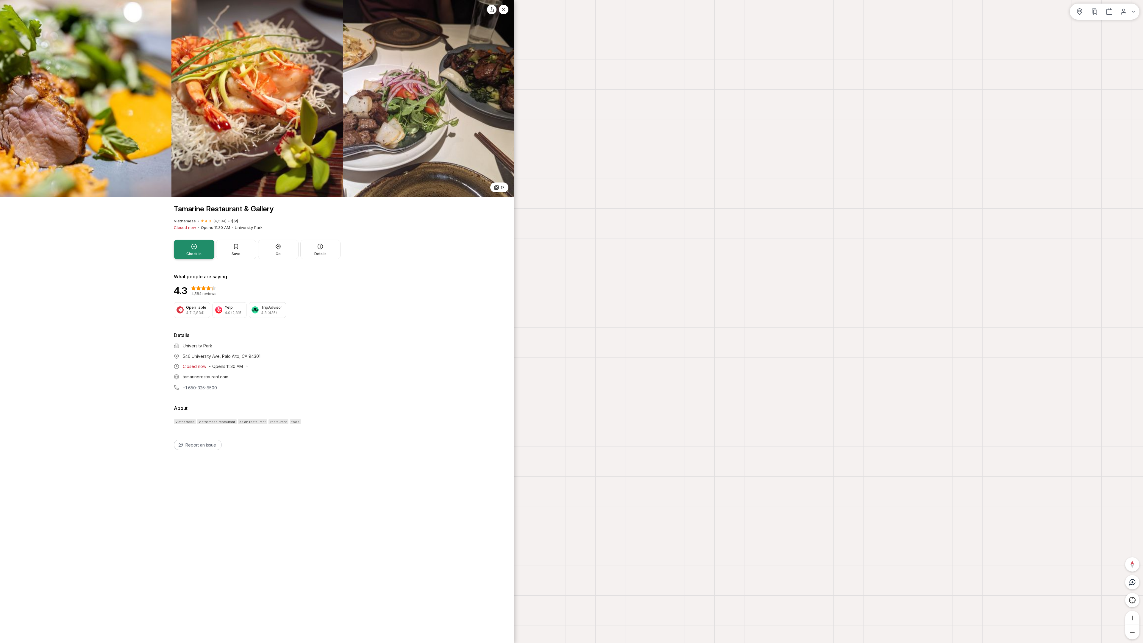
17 (503, 187)
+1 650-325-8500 (200, 387)
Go (278, 254)
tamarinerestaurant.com (205, 376)
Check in (194, 254)
